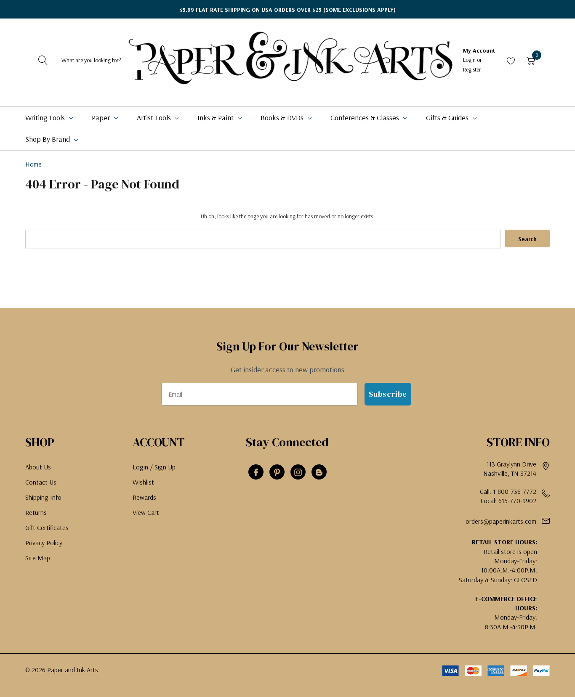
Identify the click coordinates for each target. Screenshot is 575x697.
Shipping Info (43, 497)
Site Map (37, 558)
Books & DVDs (283, 117)
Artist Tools (155, 117)
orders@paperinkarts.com (501, 521)
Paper (102, 117)
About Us (38, 467)
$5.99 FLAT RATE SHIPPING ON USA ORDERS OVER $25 (288, 9)
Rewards (144, 497)
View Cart (146, 512)
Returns (36, 512)
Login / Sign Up (154, 467)
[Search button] (43, 60)
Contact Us (40, 482)
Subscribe (388, 394)
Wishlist (143, 482)
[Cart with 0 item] (531, 60)
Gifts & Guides (448, 117)
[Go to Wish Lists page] (511, 60)
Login (470, 60)
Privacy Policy (43, 542)
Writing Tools (46, 117)
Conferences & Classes (365, 117)
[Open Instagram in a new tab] (298, 472)
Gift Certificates (47, 527)
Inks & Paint (216, 117)
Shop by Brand (48, 139)
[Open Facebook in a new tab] (256, 472)
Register (472, 69)
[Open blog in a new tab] (319, 472)
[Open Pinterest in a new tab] (277, 472)
